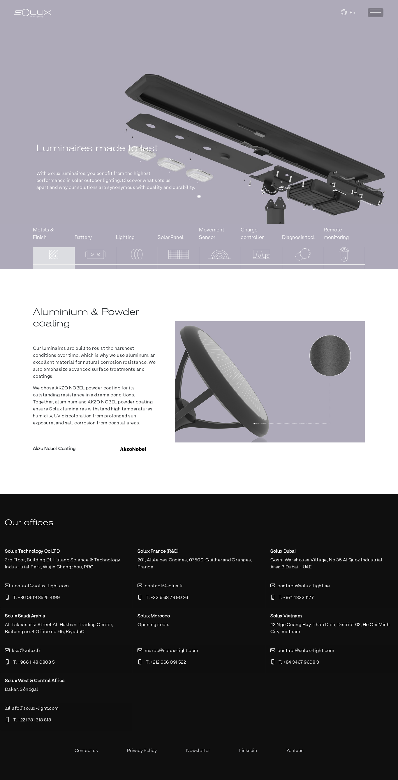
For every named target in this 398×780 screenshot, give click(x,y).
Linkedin (248, 751)
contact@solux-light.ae (303, 586)
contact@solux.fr (164, 586)
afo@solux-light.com (35, 708)
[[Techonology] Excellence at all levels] (199, 196)
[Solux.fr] (45, 13)
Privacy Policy (142, 751)
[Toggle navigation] (375, 12)
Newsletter (198, 751)
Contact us (86, 751)
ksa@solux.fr (26, 651)
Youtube (295, 751)
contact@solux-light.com (40, 586)
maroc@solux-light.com (171, 651)
